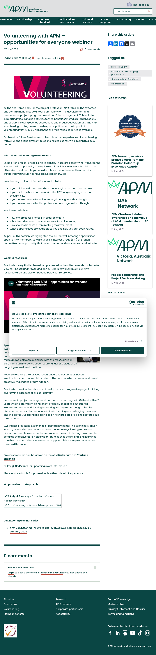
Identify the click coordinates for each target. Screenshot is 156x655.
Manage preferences (76, 350)
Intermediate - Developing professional (124, 73)
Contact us (10, 604)
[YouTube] (132, 634)
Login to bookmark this (48, 58)
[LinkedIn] (117, 634)
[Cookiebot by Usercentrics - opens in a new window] (131, 302)
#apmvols (31, 484)
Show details (131, 341)
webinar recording (30, 269)
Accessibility (63, 614)
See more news (117, 292)
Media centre (116, 604)
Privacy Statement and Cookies (126, 609)
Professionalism (119, 67)
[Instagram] (147, 634)
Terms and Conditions (121, 614)
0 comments (92, 49)
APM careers (63, 604)
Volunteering (117, 83)
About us (9, 599)
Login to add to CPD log (17, 58)
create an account (52, 572)
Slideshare (64, 455)
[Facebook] (110, 634)
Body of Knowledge (20, 496)
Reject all (33, 350)
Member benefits (14, 614)
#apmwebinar (13, 484)
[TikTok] (140, 634)
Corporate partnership (69, 609)
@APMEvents (20, 466)
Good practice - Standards (124, 79)
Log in (11, 572)
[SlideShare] (125, 634)
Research (61, 599)
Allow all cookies (123, 350)
